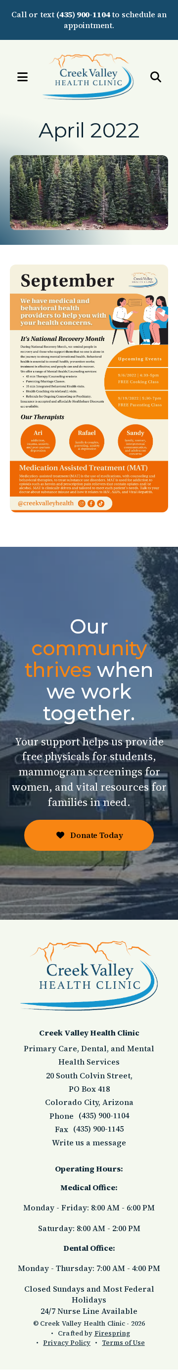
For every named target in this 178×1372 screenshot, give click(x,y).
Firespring (112, 1333)
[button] (17, 77)
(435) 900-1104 (83, 14)
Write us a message (89, 1142)
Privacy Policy (66, 1343)
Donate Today (96, 835)
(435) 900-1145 (98, 1128)
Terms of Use (123, 1343)
